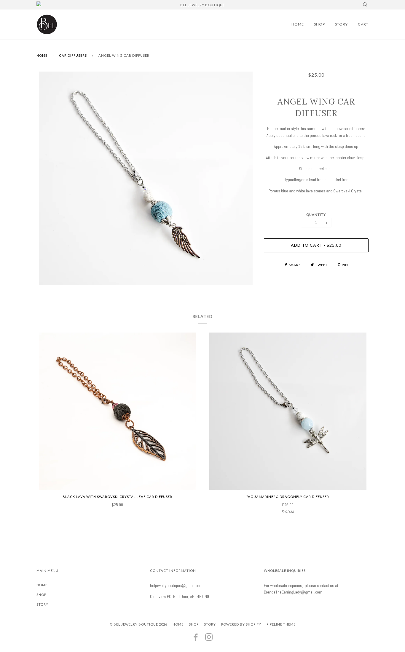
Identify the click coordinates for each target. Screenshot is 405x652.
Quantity (316, 214)
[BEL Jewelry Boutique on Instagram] (209, 639)
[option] (145, 178)
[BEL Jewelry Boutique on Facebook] (196, 639)
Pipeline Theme (281, 624)
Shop (319, 24)
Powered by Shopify (241, 624)
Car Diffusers (73, 55)
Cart (363, 24)
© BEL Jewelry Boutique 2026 (138, 624)
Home (297, 24)
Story (341, 24)
